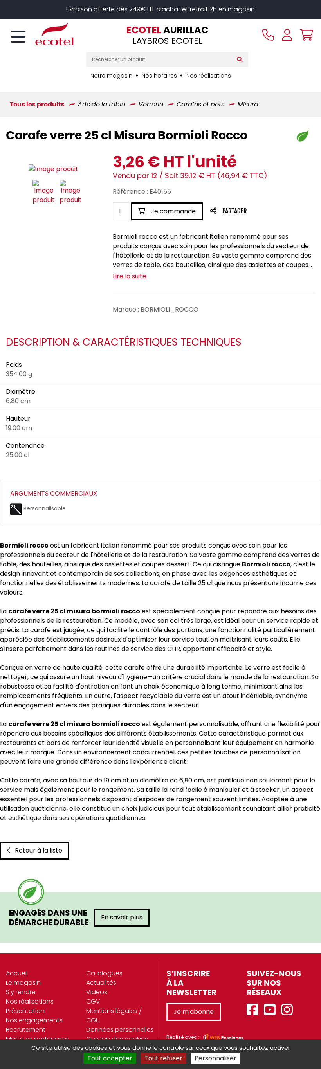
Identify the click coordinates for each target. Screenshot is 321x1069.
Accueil (17, 973)
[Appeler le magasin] (268, 35)
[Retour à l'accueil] (41, 34)
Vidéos (96, 992)
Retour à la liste (38, 850)
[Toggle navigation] (18, 37)
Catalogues (104, 973)
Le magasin (23, 982)
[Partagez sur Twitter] (264, 211)
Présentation (25, 1010)
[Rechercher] (241, 59)
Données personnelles (120, 1029)
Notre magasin (111, 75)
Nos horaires (159, 75)
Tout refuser (163, 1058)
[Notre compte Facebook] (254, 1010)
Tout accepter (109, 1058)
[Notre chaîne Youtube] (272, 1010)
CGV (93, 1001)
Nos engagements (34, 1020)
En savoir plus (121, 917)
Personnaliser (215, 1058)
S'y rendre (21, 992)
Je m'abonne (193, 1011)
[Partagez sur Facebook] (250, 211)
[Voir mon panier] (304, 35)
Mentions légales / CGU (114, 1015)
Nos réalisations (208, 75)
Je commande (172, 211)
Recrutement (25, 1029)
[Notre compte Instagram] (289, 1010)
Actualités (101, 982)
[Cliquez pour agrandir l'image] (53, 169)
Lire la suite (129, 276)
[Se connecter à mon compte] (287, 35)
